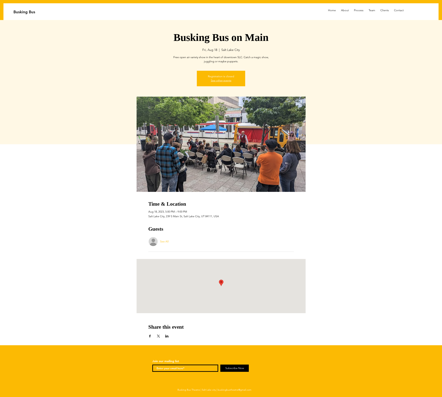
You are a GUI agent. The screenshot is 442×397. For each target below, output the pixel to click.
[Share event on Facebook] (150, 336)
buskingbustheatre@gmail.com (234, 389)
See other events (221, 80)
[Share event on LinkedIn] (167, 336)
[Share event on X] (158, 336)
